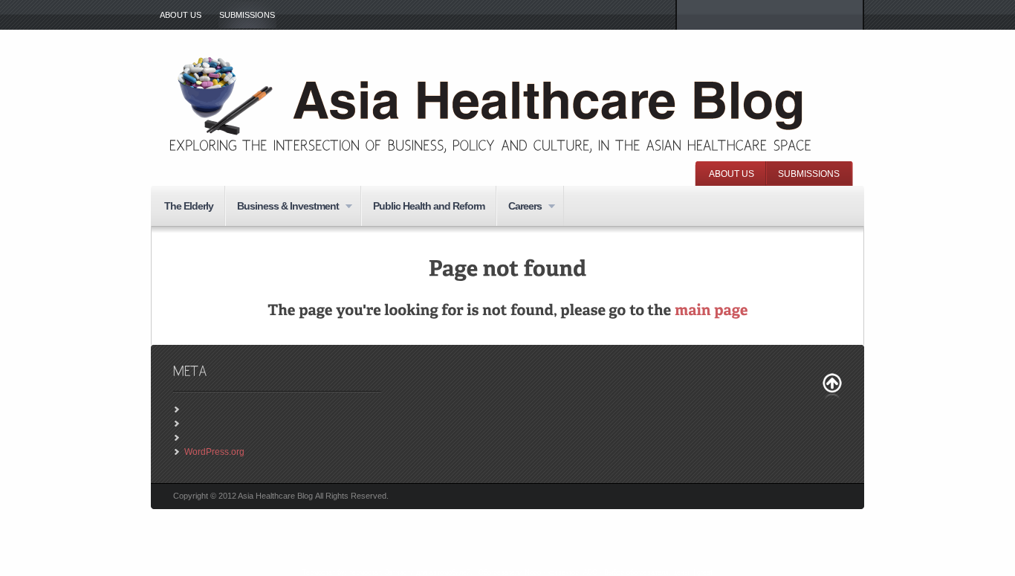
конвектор (563, 572)
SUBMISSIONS (247, 14)
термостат (364, 572)
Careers (519, 207)
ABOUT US (180, 14)
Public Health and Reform (428, 206)
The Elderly (188, 206)
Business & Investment (282, 207)
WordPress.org (214, 452)
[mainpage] (711, 310)
